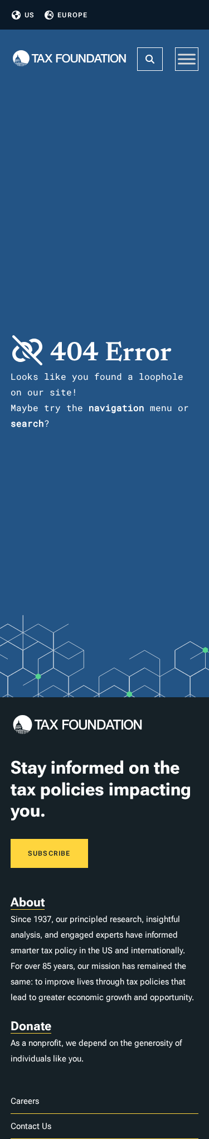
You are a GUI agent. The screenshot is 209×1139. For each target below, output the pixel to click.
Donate (31, 1026)
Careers (25, 1101)
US (30, 15)
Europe (72, 15)
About (28, 902)
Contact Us (31, 1126)
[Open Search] (150, 59)
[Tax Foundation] (70, 59)
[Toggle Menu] (187, 59)
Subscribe (49, 853)
